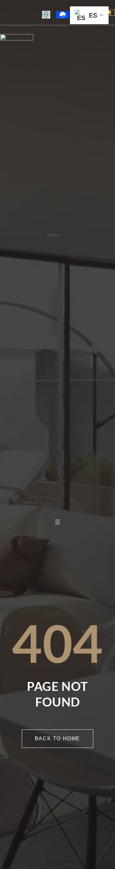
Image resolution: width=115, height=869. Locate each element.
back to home (57, 738)
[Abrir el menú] (57, 522)
